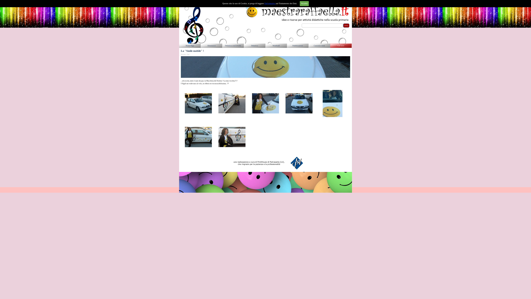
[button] (198, 103)
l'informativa (270, 3)
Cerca (346, 25)
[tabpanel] (265, 82)
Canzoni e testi (319, 46)
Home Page (190, 46)
